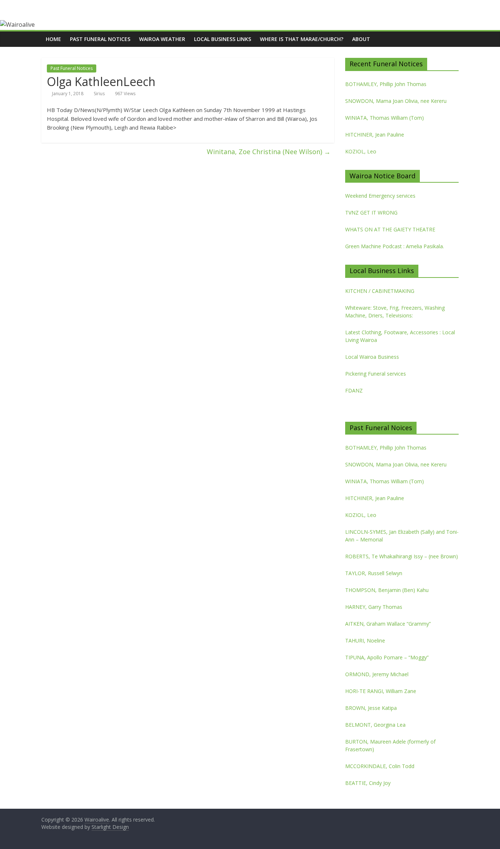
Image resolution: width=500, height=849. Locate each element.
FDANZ (354, 390)
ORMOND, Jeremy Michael (376, 674)
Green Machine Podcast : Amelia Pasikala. (394, 246)
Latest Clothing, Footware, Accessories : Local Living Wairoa (400, 336)
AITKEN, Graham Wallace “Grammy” (388, 623)
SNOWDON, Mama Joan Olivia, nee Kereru (396, 100)
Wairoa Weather (162, 39)
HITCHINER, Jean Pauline (374, 134)
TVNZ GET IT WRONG (371, 212)
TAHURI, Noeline (365, 640)
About (361, 39)
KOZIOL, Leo (360, 151)
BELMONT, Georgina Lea (375, 724)
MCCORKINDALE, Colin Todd (379, 766)
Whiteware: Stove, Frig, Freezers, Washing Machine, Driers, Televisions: (395, 311)
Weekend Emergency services (380, 195)
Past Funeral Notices (100, 39)
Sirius (99, 93)
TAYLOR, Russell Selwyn (373, 573)
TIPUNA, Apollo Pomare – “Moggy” (387, 657)
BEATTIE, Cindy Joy (368, 782)
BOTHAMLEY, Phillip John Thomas (385, 84)
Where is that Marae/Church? (301, 39)
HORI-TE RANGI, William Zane (380, 691)
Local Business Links (222, 39)
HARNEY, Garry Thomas (373, 606)
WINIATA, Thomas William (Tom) (384, 117)
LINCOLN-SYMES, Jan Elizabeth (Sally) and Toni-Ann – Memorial (402, 535)
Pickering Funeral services (375, 373)
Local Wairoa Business (372, 356)
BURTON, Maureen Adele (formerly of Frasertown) (390, 745)
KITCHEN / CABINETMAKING (379, 290)
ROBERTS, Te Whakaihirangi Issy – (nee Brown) (401, 556)
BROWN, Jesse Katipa (371, 707)
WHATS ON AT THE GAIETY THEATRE (390, 229)
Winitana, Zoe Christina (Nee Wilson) (269, 151)
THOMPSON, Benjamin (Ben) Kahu (387, 590)
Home (53, 39)
